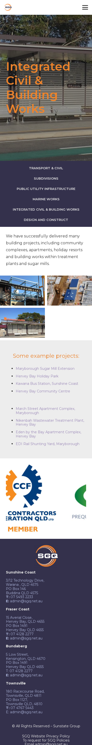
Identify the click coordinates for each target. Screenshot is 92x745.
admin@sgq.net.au (26, 712)
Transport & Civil (46, 168)
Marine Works (46, 199)
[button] (85, 7)
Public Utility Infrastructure (46, 189)
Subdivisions (46, 178)
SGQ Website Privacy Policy (46, 736)
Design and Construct (46, 220)
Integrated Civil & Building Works (46, 209)
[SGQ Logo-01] (8, 7)
